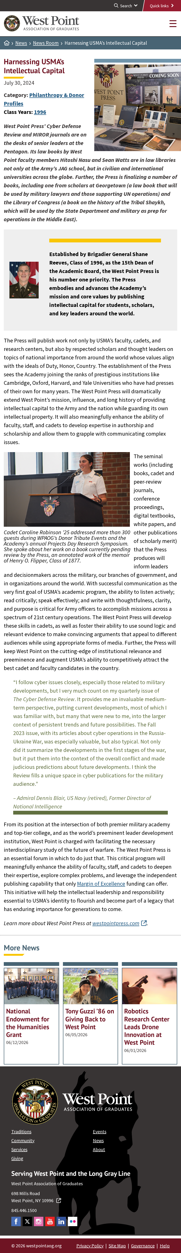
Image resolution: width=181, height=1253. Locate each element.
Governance (143, 1246)
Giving (17, 1158)
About (99, 1149)
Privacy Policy (89, 1246)
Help (165, 1246)
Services (19, 1149)
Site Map (117, 1246)
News (21, 43)
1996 (40, 112)
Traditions (21, 1131)
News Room (46, 43)
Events (99, 1131)
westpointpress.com (115, 923)
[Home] (6, 43)
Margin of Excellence (101, 883)
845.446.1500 (24, 1210)
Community (22, 1140)
